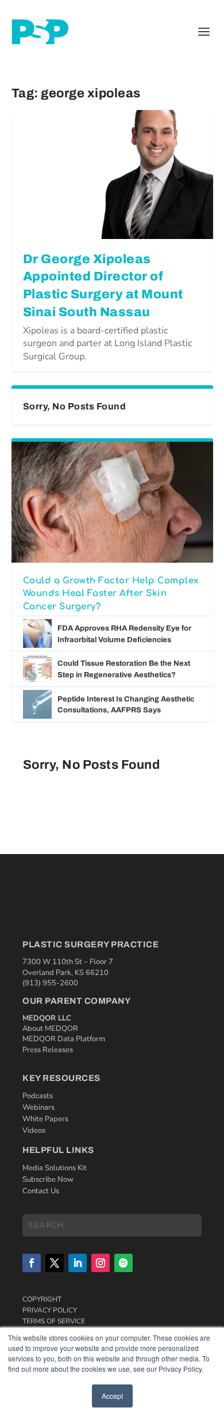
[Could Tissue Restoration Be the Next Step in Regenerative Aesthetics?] (37, 668)
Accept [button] (112, 1396)
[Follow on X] (54, 1263)
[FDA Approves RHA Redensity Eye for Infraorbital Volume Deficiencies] (37, 633)
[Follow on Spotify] (123, 1263)
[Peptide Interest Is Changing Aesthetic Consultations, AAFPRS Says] (37, 704)
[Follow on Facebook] (31, 1263)
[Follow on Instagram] (100, 1263)
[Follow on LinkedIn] (77, 1263)
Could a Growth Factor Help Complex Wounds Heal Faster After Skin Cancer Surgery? (111, 594)
